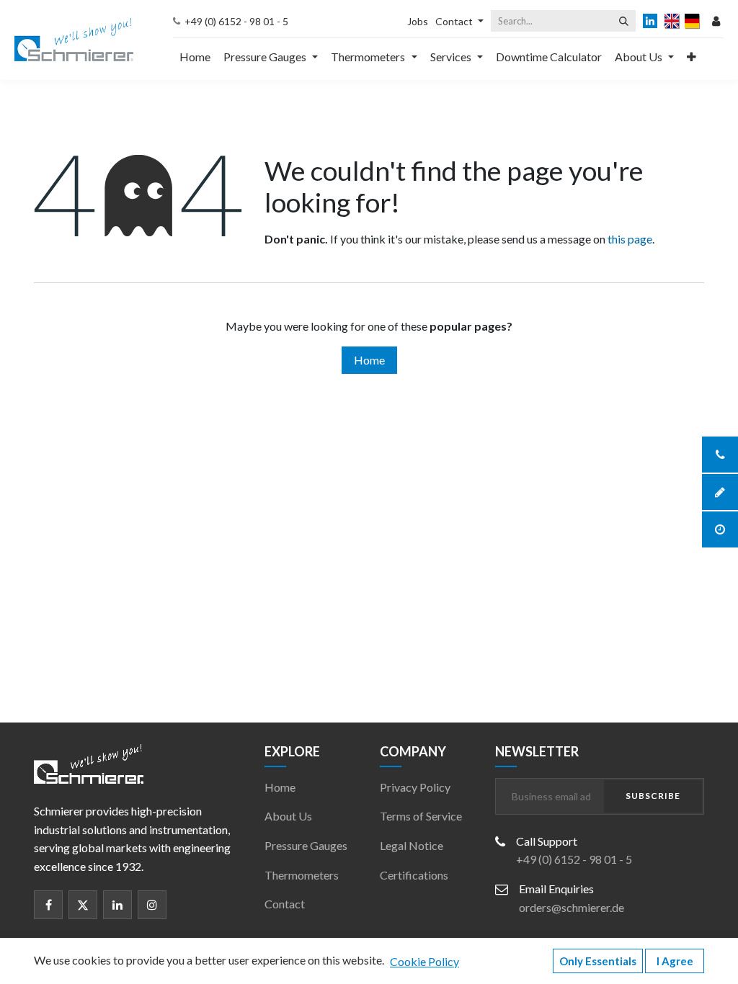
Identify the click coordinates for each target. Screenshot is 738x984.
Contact (284, 904)
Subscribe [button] (653, 795)
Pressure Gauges (305, 845)
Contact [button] (454, 21)
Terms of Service (421, 816)
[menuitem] (195, 57)
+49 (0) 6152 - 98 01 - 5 (236, 21)
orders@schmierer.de (571, 907)
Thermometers (301, 875)
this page (630, 239)
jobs (417, 21)
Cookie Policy (424, 961)
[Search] (624, 21)
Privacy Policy (415, 787)
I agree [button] (675, 960)
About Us (288, 816)
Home (369, 360)
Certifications (414, 875)
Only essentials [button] (597, 960)
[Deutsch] (693, 21)
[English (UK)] (672, 21)
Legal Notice (411, 845)
